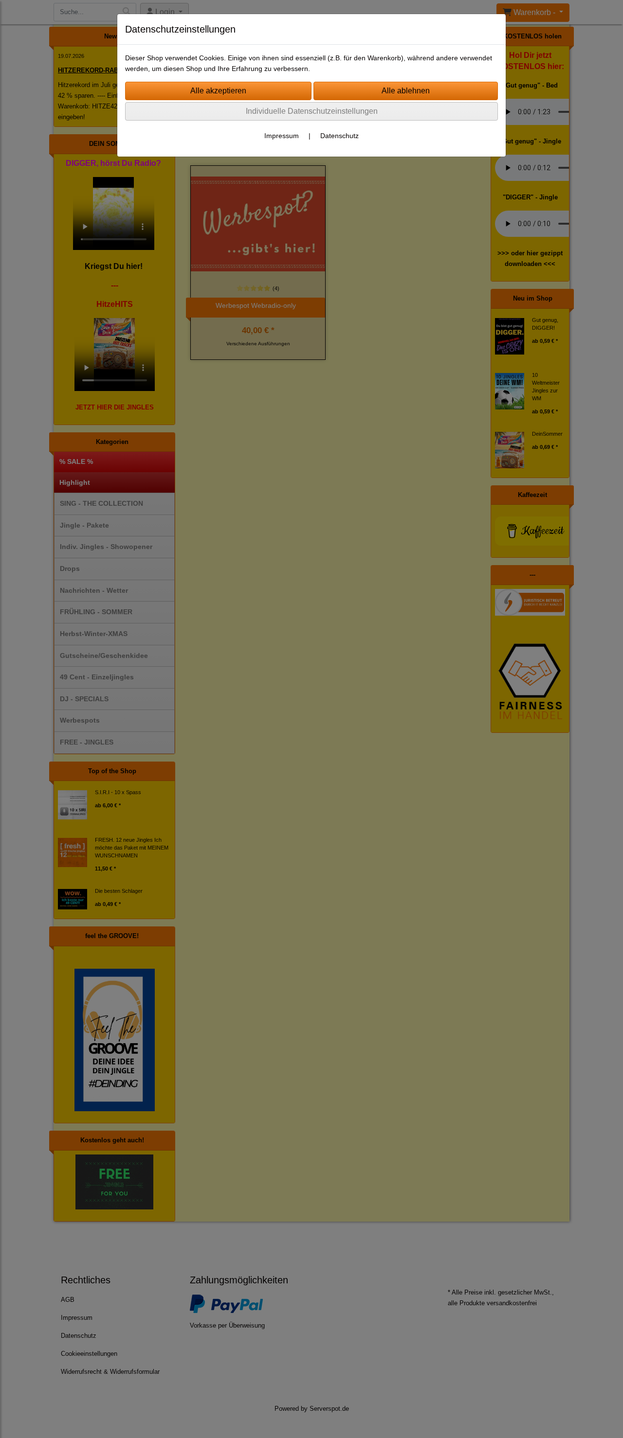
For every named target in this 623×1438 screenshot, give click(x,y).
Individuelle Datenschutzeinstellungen (312, 111)
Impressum (281, 136)
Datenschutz (339, 136)
